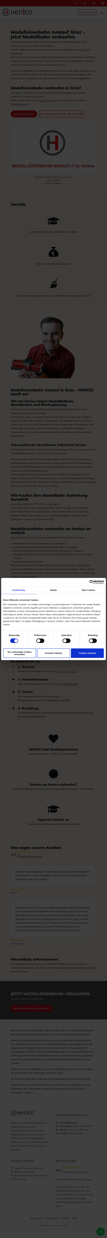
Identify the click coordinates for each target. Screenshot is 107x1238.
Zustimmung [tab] (18, 590)
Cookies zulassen (87, 653)
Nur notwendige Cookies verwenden (20, 653)
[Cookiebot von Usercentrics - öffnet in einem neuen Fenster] (91, 582)
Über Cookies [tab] (88, 590)
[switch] (40, 641)
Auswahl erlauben (53, 653)
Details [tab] (53, 590)
